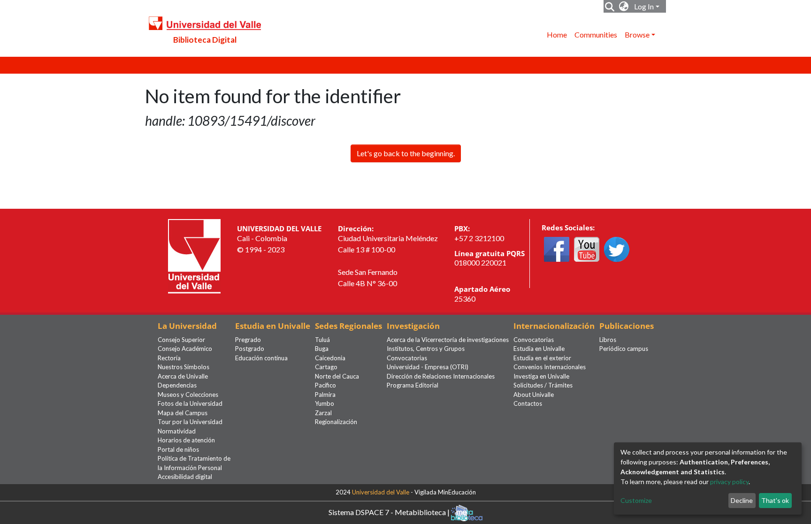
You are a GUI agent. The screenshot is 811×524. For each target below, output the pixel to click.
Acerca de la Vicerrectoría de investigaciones (448, 339)
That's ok (775, 500)
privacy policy (729, 482)
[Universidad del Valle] (194, 255)
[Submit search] (610, 6)
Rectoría (169, 358)
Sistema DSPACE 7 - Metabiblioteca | (390, 511)
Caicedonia (330, 358)
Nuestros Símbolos (183, 367)
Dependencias (177, 385)
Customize (636, 500)
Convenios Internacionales (549, 367)
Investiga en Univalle (541, 376)
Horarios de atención (186, 440)
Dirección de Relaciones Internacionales (441, 376)
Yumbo (324, 403)
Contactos (527, 403)
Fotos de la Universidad (190, 403)
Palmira (325, 394)
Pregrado (248, 339)
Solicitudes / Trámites (543, 385)
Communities (595, 34)
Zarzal (323, 413)
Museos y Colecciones (188, 394)
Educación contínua (261, 358)
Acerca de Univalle (183, 376)
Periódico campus (623, 348)
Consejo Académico (185, 348)
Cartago (326, 367)
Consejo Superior (181, 339)
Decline (742, 500)
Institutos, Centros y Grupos (426, 348)
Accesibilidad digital (185, 476)
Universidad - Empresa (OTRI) (427, 367)
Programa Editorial (412, 385)
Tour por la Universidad (190, 421)
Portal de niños (178, 449)
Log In (644, 6)
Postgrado (249, 348)
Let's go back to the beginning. (406, 153)
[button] (624, 6)
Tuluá (322, 339)
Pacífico (325, 385)
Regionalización (336, 421)
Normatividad (177, 431)
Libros (607, 339)
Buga (322, 348)
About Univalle (533, 394)
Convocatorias (407, 358)
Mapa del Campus (182, 413)
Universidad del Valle (380, 492)
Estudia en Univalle (539, 348)
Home (557, 34)
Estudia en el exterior (542, 358)
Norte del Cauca (337, 376)
